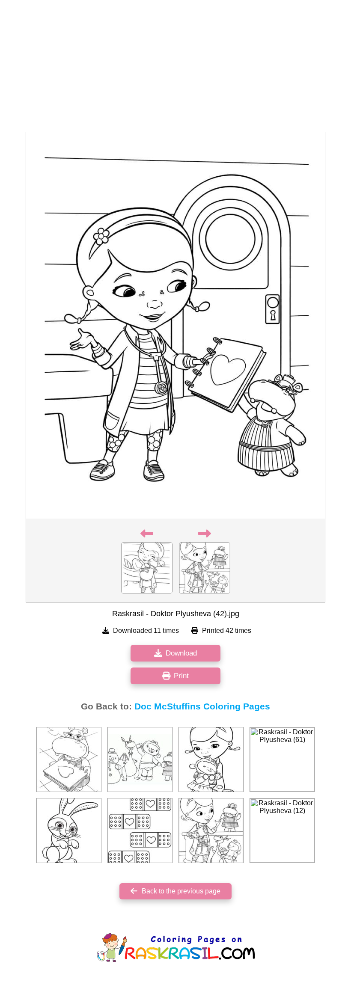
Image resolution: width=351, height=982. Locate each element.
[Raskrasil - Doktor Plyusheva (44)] (211, 759)
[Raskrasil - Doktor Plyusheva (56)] (68, 759)
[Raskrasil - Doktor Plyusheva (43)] (211, 830)
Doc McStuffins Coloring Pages (202, 706)
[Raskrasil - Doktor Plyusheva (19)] (140, 830)
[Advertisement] (175, 68)
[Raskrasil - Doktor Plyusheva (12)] (282, 830)
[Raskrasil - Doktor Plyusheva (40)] (140, 759)
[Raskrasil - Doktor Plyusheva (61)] (282, 759)
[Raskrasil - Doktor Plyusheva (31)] (68, 830)
